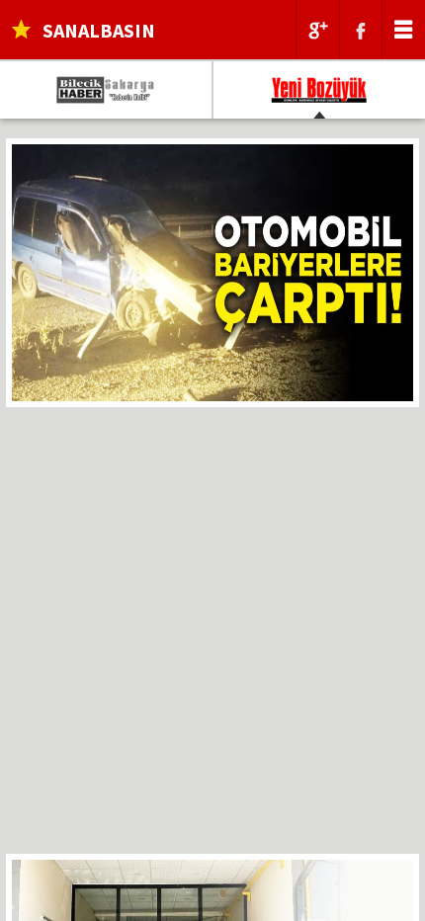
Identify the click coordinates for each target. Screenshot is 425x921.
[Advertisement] (212, 641)
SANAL (98, 30)
